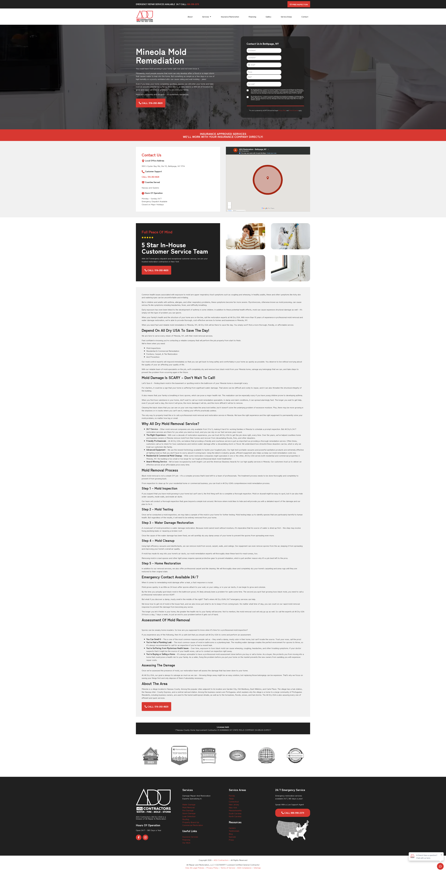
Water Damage (188, 804)
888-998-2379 (193, 4)
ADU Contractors (221, 860)
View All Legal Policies (194, 867)
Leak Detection (188, 816)
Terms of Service (293, 110)
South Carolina (235, 813)
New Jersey (234, 804)
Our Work (186, 842)
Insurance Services (190, 836)
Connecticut (234, 801)
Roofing (185, 819)
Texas (231, 798)
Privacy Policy (282, 110)
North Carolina (235, 816)
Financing (186, 839)
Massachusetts (235, 810)
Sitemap (257, 867)
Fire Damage (187, 810)
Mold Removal (188, 807)
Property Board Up (190, 822)
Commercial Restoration (192, 825)
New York (233, 807)
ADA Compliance (244, 867)
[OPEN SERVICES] (210, 16)
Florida (232, 795)
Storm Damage (188, 813)
